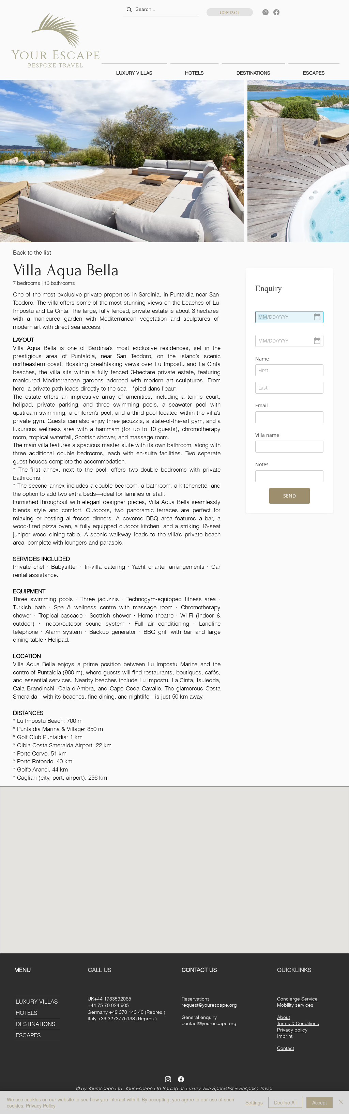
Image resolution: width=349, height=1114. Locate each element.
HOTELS (26, 1012)
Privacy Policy (41, 1105)
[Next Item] (337, 161)
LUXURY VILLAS (37, 1001)
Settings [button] (254, 1102)
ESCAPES (28, 1035)
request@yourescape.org (209, 1005)
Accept (319, 1102)
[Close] (341, 1102)
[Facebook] (276, 12)
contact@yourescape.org (209, 1023)
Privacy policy (292, 1030)
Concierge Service (297, 999)
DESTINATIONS (35, 1023)
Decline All (285, 1102)
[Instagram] (265, 12)
